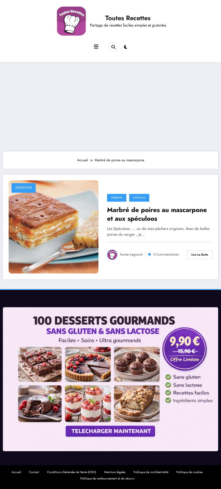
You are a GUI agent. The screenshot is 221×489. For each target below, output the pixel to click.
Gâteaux (139, 197)
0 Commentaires (166, 254)
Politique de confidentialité (151, 472)
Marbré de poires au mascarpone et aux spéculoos (157, 214)
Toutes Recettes (127, 18)
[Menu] (96, 47)
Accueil (16, 472)
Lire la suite (199, 254)
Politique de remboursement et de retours (107, 478)
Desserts (116, 197)
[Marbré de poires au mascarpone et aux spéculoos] (53, 226)
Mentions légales (114, 472)
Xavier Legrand (131, 254)
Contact (34, 472)
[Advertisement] (110, 105)
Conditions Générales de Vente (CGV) (71, 472)
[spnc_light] (125, 47)
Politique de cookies (189, 472)
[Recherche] (113, 46)
